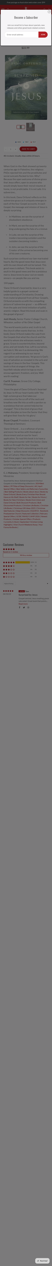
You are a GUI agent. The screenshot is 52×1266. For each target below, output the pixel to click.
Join (43, 35)
